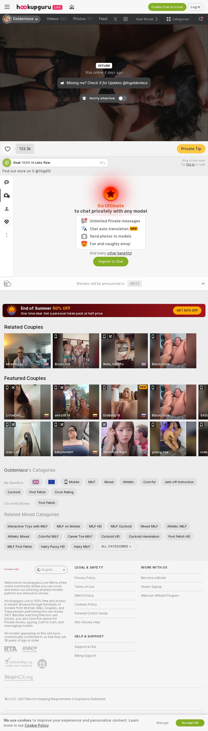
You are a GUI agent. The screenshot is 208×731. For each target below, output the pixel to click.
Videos (57, 18)
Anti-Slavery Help (87, 622)
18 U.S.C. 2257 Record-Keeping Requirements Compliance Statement (55, 699)
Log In (195, 7)
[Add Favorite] (8, 149)
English (47, 570)
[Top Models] (72, 7)
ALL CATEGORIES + (116, 546)
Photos (83, 18)
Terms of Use (84, 587)
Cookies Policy (86, 604)
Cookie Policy (36, 725)
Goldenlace (16, 470)
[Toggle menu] (7, 7)
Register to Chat (110, 261)
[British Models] (36, 482)
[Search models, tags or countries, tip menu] (201, 19)
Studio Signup (151, 587)
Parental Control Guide (91, 613)
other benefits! (119, 253)
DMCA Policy (84, 595)
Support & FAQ (85, 647)
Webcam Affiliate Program (160, 595)
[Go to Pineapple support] (42, 664)
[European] (51, 482)
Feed (103, 18)
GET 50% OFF (187, 310)
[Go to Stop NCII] (19, 678)
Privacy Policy (85, 578)
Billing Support (85, 655)
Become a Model (153, 578)
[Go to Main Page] (39, 7)
